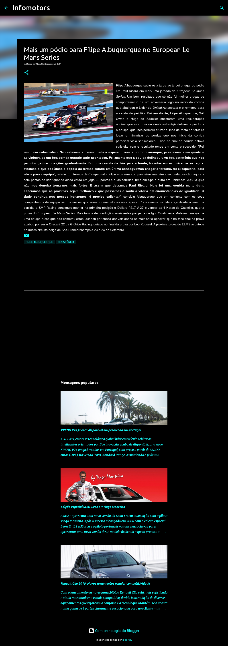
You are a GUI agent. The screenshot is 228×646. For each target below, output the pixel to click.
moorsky (127, 639)
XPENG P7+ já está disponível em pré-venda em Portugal (101, 430)
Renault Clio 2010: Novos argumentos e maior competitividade (105, 583)
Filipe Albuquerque (39, 242)
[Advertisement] (114, 336)
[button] (26, 73)
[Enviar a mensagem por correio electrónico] (26, 237)
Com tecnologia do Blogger (116, 631)
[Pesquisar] (56, 7)
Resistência (66, 242)
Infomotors (31, 8)
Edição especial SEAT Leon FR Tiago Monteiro (93, 507)
